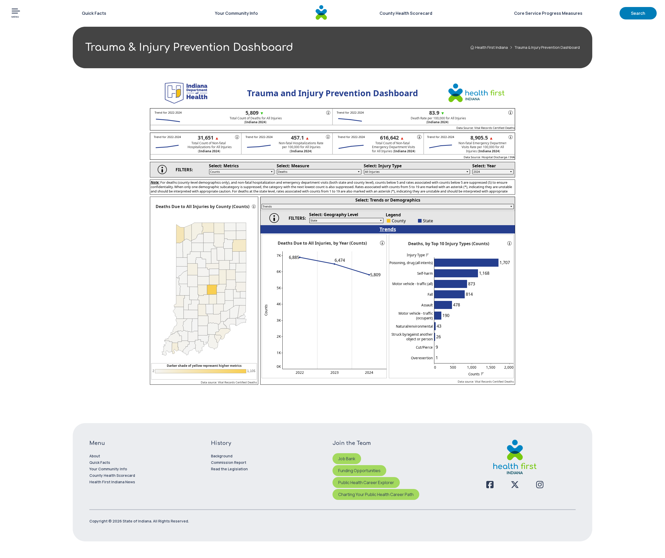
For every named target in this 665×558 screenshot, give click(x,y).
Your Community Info (236, 13)
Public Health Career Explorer (366, 482)
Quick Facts (94, 13)
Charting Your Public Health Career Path (376, 494)
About (94, 455)
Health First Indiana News (112, 481)
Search (638, 13)
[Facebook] (490, 484)
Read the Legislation (229, 468)
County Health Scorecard (406, 13)
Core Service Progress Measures (548, 13)
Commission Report (228, 462)
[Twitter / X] (515, 484)
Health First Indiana (491, 47)
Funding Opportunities (359, 470)
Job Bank (346, 458)
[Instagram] (539, 484)
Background (221, 455)
